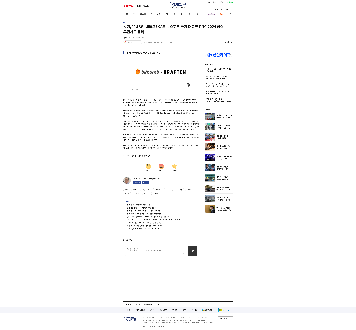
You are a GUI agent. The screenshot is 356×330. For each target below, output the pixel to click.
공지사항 (128, 304)
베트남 (143, 6)
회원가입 (215, 2)
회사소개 (129, 310)
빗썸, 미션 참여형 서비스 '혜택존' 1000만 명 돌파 (141, 208)
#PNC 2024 (158, 190)
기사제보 (194, 310)
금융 (126, 14)
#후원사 (189, 190)
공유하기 (221, 42)
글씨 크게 (228, 42)
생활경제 (143, 14)
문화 (197, 14)
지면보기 (221, 2)
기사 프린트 (224, 42)
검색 (231, 13)
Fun (221, 14)
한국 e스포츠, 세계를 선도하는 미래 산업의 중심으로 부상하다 (145, 226)
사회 (189, 14)
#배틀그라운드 (146, 190)
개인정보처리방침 (140, 310)
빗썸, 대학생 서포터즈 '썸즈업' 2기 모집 (138, 205)
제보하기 (145, 182)
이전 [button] (207, 55)
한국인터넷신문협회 (223, 310)
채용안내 (185, 310)
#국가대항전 (179, 190)
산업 (133, 14)
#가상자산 (136, 193)
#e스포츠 (168, 190)
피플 (173, 14)
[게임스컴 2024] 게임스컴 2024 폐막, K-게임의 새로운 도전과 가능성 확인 (148, 217)
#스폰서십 (156, 193)
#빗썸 (126, 190)
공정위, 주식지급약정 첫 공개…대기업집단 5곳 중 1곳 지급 (144, 223)
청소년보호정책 (163, 310)
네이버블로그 (229, 2)
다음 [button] (230, 55)
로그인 (209, 2)
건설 (158, 14)
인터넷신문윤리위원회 (207, 309)
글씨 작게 (231, 42)
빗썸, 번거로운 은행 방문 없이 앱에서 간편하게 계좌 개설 (143, 211)
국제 (181, 14)
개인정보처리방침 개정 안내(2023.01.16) (147, 304)
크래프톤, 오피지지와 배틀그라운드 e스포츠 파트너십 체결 (144, 229)
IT (151, 14)
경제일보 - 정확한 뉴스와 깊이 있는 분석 (129, 318)
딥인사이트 (211, 14)
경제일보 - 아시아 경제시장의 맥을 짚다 (178, 5)
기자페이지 (137, 182)
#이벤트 (146, 193)
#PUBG (135, 190)
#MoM (127, 193)
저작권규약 (175, 310)
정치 (166, 14)
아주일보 (128, 6)
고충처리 (152, 310)
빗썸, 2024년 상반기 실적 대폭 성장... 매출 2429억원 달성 (144, 214)
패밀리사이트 (223, 318)
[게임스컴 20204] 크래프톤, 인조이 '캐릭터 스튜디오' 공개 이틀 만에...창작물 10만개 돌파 (153, 220)
